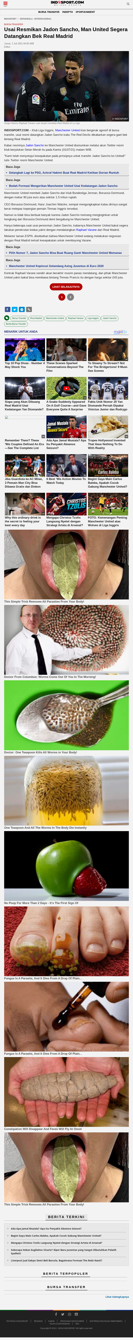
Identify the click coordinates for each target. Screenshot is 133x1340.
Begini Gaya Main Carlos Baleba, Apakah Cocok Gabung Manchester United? (56, 1235)
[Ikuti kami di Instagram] (69, 1315)
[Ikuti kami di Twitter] (62, 1315)
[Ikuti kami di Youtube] (76, 1315)
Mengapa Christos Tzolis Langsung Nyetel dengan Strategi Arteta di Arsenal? (56, 1242)
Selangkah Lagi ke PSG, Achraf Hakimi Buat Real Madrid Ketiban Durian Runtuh (64, 172)
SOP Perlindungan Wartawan (106, 1321)
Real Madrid (36, 318)
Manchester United (67, 130)
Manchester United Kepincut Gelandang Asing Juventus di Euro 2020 (56, 266)
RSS (77, 1323)
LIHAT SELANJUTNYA (66, 286)
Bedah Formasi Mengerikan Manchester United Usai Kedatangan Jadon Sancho (63, 186)
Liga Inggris (93, 318)
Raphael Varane (86, 230)
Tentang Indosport (17, 1321)
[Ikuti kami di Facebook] (56, 1315)
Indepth (67, 12)
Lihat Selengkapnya (117, 1296)
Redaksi (38, 1321)
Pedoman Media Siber (72, 1321)
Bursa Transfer (48, 12)
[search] (128, 4)
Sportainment (85, 12)
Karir (51, 1321)
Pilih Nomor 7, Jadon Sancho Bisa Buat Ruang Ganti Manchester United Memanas (65, 253)
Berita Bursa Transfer (16, 324)
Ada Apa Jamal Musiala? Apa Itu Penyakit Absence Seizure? (46, 1228)
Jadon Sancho (34, 145)
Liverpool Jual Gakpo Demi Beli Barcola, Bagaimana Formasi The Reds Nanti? (56, 1260)
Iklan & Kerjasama (60, 1323)
